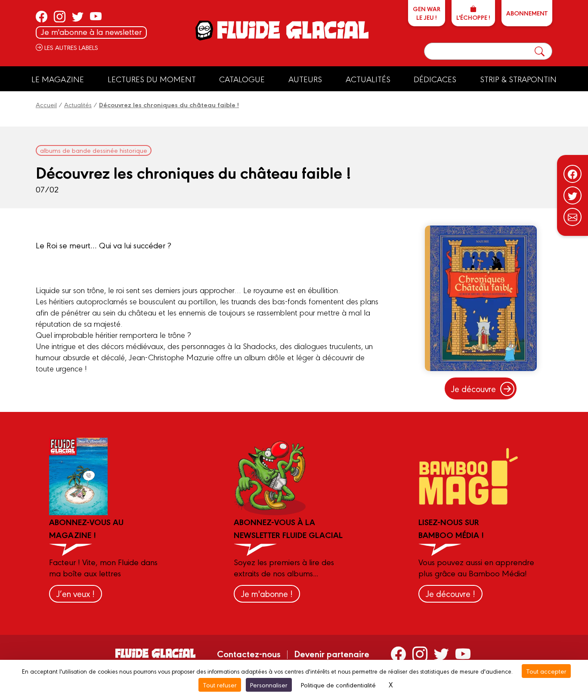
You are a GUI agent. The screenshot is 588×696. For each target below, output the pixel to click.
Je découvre (473, 388)
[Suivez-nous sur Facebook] (572, 174)
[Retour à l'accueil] (292, 30)
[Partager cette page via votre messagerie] (572, 217)
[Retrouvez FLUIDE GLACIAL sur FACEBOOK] (41, 16)
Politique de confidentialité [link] (338, 684)
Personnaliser (269, 684)
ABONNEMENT (527, 13)
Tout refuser (220, 684)
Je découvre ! (450, 593)
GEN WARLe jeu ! (426, 13)
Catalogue (242, 78)
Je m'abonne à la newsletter (91, 31)
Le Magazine (57, 78)
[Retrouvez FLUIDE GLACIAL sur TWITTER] (78, 16)
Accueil (46, 104)
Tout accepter (546, 670)
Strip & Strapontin (518, 78)
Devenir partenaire (331, 653)
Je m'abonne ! (267, 593)
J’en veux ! (75, 593)
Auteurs (305, 78)
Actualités (368, 78)
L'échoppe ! (473, 17)
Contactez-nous (249, 653)
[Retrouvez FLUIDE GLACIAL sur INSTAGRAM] (59, 16)
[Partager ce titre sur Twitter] (572, 195)
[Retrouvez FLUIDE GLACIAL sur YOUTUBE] (96, 16)
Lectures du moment (152, 78)
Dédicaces (435, 78)
